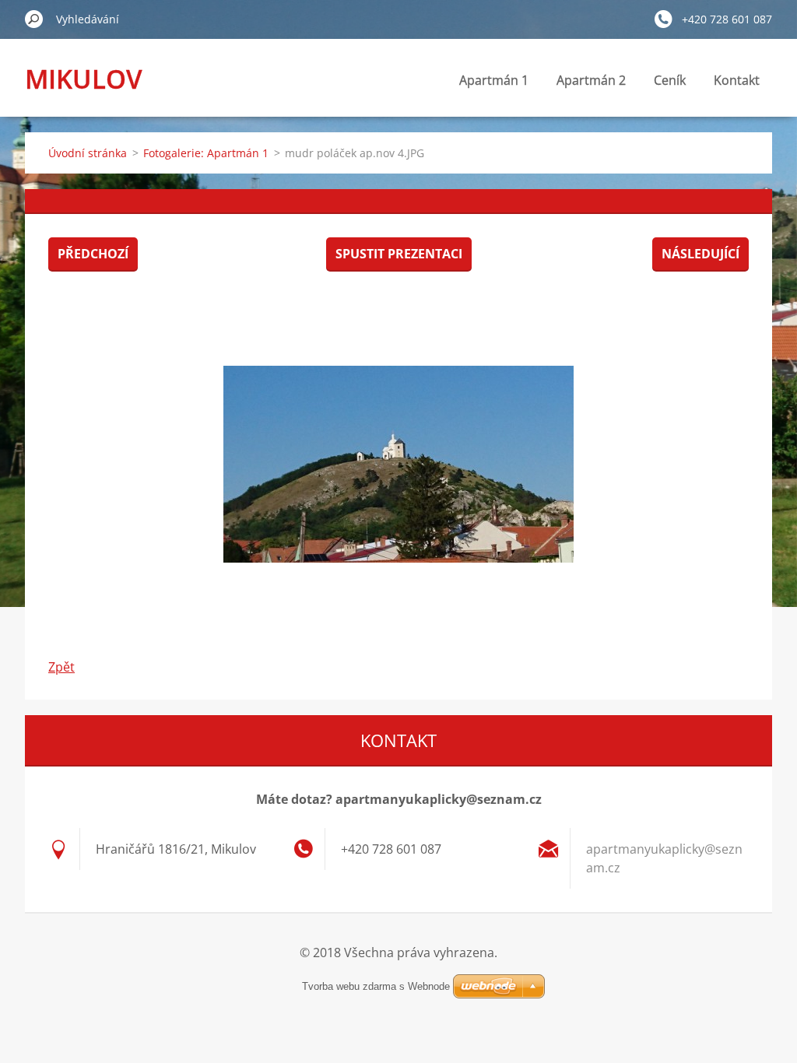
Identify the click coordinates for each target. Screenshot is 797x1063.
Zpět (61, 666)
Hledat (34, 19)
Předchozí (93, 253)
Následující (700, 253)
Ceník (670, 80)
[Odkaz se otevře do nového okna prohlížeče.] (398, 464)
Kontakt (737, 80)
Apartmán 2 (591, 80)
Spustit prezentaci (398, 253)
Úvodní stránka (87, 153)
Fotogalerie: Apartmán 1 (206, 153)
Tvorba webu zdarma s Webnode (376, 986)
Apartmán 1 (493, 80)
